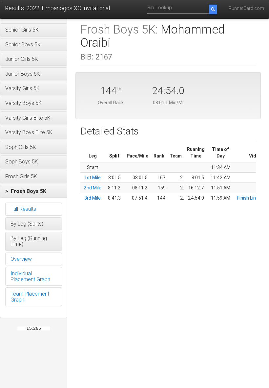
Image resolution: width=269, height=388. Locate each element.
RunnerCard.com (246, 8)
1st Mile (92, 178)
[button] (33, 30)
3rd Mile (92, 198)
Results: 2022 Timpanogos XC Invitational (57, 8)
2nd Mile (92, 188)
